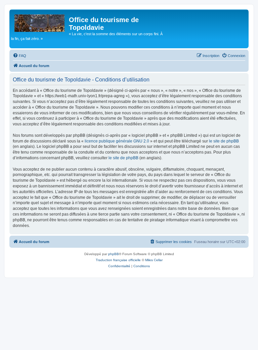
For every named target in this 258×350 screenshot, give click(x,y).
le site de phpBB (224, 141)
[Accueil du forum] (40, 22)
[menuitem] (19, 56)
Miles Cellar (154, 260)
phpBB (113, 254)
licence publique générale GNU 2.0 (117, 141)
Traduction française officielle (118, 260)
